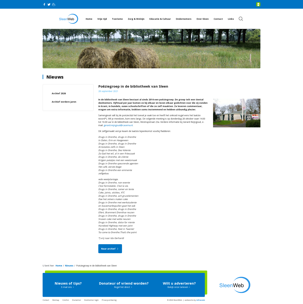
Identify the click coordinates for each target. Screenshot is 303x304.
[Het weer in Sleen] (53, 4)
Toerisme (117, 18)
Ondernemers (183, 18)
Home (89, 18)
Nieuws (55, 77)
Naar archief (108, 248)
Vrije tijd (102, 18)
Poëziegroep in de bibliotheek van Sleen (96, 265)
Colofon (65, 300)
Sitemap (55, 300)
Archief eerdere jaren (64, 101)
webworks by (195, 300)
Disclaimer (76, 300)
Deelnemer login (91, 300)
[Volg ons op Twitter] (48, 4)
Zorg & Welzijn (136, 18)
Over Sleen (202, 18)
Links (231, 18)
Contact (218, 18)
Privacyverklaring (109, 300)
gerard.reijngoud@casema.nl (118, 125)
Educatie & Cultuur (160, 18)
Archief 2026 (59, 93)
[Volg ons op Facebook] (44, 4)
